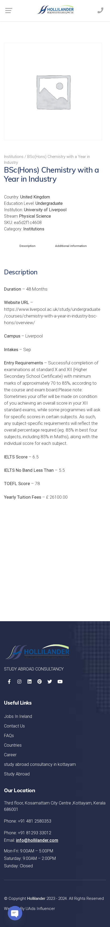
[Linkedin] (29, 682)
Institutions (13, 156)
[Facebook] (9, 682)
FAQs (9, 735)
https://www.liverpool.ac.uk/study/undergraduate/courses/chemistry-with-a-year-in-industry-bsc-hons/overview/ (52, 316)
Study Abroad (17, 773)
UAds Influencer (40, 908)
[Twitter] (50, 682)
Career (10, 754)
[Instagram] (19, 682)
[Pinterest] (39, 682)
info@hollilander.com (37, 840)
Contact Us (14, 726)
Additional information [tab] (71, 246)
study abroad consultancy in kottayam (40, 764)
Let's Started (81, 596)
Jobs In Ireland (18, 716)
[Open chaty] (15, 913)
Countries (13, 745)
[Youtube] (60, 682)
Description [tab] (27, 246)
